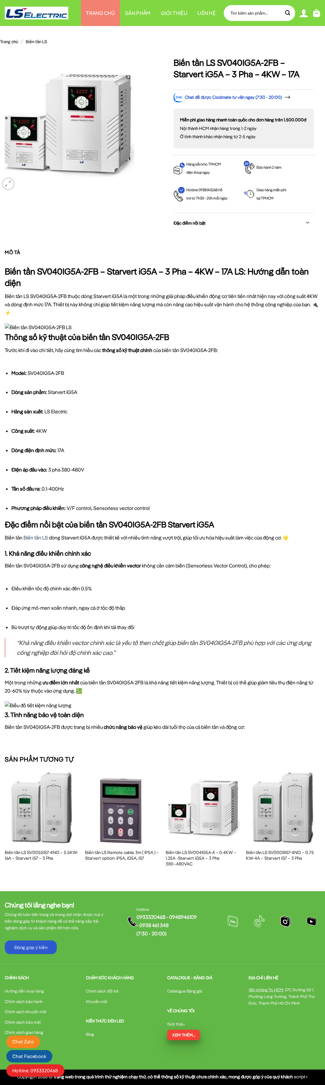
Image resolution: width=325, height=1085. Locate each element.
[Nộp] (287, 13)
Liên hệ (206, 13)
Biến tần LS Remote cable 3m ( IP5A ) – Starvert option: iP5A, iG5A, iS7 (122, 855)
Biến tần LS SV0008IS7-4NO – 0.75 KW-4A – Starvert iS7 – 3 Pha (280, 855)
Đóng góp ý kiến (30, 947)
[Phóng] (8, 184)
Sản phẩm (138, 13)
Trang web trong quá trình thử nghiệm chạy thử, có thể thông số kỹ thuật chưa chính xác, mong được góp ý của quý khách (173, 1077)
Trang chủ (100, 13)
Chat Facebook (29, 1056)
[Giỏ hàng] (316, 13)
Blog (150, 39)
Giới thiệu (174, 13)
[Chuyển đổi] (308, 223)
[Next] (320, 825)
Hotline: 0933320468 (35, 1071)
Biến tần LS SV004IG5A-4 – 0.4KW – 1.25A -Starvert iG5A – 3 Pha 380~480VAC (201, 858)
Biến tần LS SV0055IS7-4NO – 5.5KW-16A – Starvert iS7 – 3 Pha (41, 855)
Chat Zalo (23, 1042)
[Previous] (5, 825)
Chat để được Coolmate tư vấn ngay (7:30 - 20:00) (233, 97)
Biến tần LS (36, 41)
